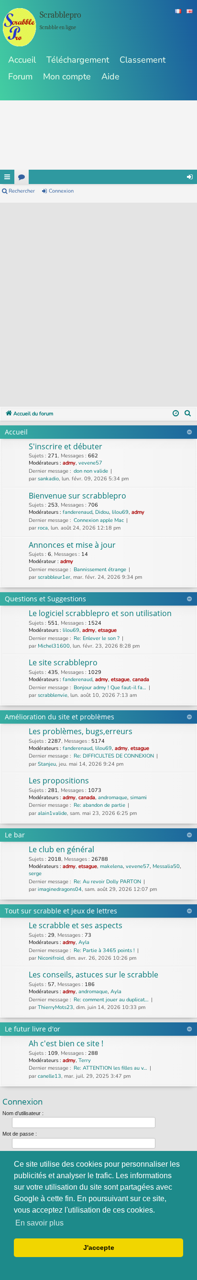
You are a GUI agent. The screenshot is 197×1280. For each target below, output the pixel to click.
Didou (102, 512)
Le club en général (61, 849)
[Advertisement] (98, 301)
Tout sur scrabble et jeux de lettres (61, 910)
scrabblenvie (52, 695)
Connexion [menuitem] (190, 177)
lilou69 (120, 512)
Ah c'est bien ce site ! (66, 1043)
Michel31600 (54, 646)
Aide (110, 76)
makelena (111, 866)
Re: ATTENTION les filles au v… (110, 1068)
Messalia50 (166, 866)
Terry (84, 1060)
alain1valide (52, 813)
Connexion (61, 191)
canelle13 (49, 1076)
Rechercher (22, 191)
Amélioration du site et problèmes (59, 716)
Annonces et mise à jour (72, 545)
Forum (20, 76)
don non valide (91, 471)
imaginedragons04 (60, 889)
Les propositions (59, 780)
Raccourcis (7, 177)
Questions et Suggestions (45, 598)
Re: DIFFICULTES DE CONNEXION (114, 755)
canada (140, 679)
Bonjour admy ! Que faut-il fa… (110, 687)
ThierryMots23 (55, 1007)
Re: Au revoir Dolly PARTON (107, 881)
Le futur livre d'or (32, 1028)
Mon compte (67, 76)
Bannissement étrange (100, 569)
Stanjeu (47, 764)
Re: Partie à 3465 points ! (104, 950)
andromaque (112, 797)
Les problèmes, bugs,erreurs (80, 731)
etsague (107, 630)
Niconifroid (51, 958)
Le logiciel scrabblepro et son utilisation (100, 613)
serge (35, 873)
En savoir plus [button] (39, 1223)
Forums (21, 177)
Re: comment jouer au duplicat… (111, 999)
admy (69, 462)
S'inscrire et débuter (65, 446)
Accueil (22, 59)
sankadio (48, 478)
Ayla (83, 942)
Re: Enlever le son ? (97, 638)
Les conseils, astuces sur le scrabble (93, 974)
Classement (142, 59)
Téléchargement (77, 59)
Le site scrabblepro (63, 662)
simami (138, 797)
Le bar (15, 834)
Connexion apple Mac (99, 520)
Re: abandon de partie (99, 805)
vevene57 (90, 462)
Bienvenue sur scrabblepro (77, 495)
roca (43, 528)
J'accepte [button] (98, 1247)
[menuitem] (188, 414)
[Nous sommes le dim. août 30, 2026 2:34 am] (176, 414)
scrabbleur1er (54, 577)
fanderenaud (77, 512)
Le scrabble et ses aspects (75, 925)
